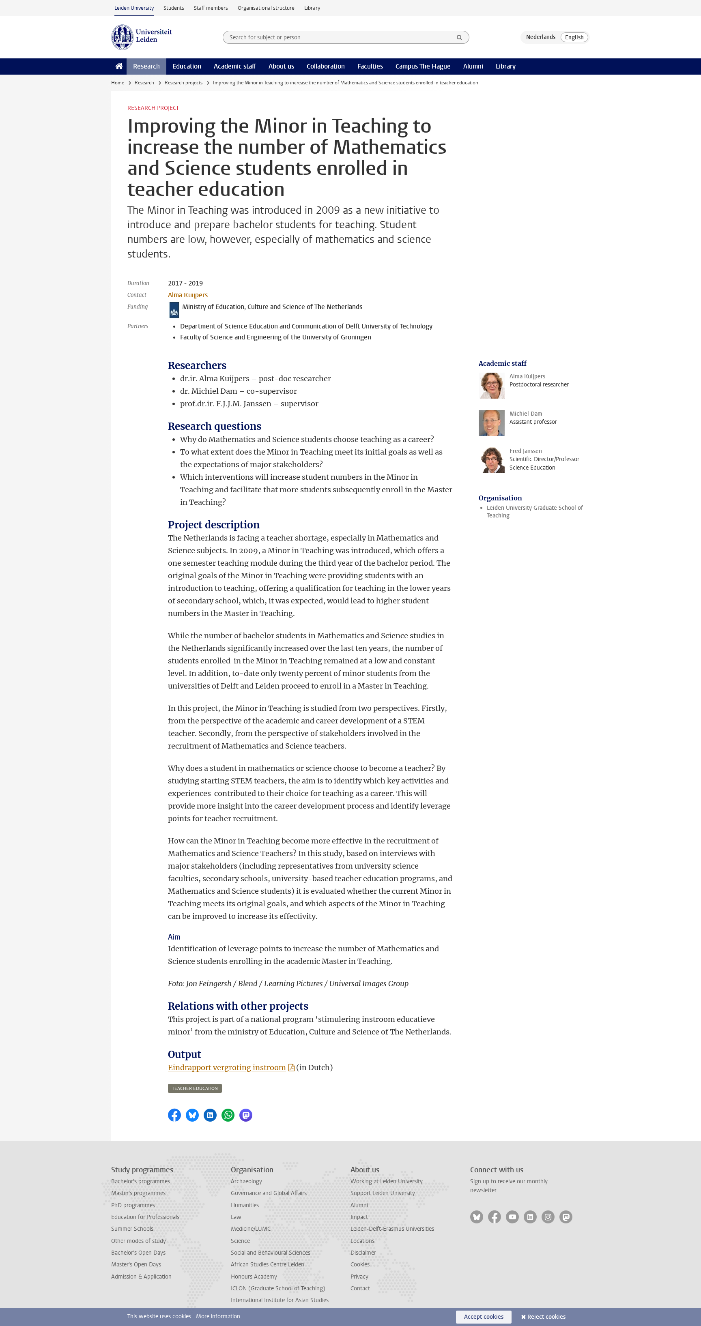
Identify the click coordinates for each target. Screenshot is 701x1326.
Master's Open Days (136, 1264)
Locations (362, 1241)
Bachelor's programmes (140, 1181)
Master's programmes (138, 1193)
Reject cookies (546, 1317)
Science (240, 1241)
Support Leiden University (382, 1193)
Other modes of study (138, 1241)
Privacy (359, 1277)
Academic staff (235, 66)
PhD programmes (133, 1205)
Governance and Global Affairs (269, 1193)
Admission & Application (141, 1277)
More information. (219, 1316)
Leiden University (134, 7)
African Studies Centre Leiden (267, 1264)
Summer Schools (132, 1229)
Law (236, 1217)
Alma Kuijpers (188, 295)
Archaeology (246, 1181)
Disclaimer (363, 1253)
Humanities (245, 1205)
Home (117, 82)
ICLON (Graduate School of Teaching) (278, 1288)
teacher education (195, 1089)
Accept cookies (483, 1317)
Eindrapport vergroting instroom (227, 1067)
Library (312, 7)
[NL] (540, 37)
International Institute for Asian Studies (280, 1300)
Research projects (183, 82)
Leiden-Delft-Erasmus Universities (392, 1229)
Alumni (473, 66)
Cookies (360, 1264)
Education (186, 66)
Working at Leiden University (386, 1181)
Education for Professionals (145, 1217)
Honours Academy (254, 1277)
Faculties (370, 66)
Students (173, 7)
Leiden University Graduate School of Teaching (535, 511)
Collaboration (326, 66)
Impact (359, 1217)
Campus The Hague (423, 66)
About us (281, 66)
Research (146, 66)
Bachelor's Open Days (138, 1253)
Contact (360, 1288)
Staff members (211, 7)
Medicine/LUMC (251, 1229)
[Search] (459, 37)
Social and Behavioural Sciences (270, 1253)
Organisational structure (266, 7)
